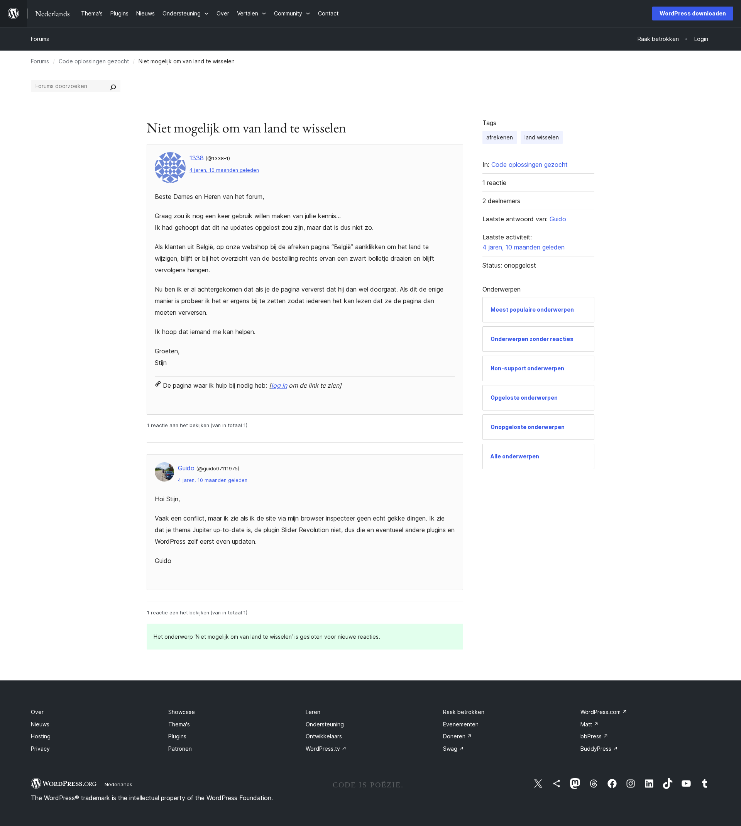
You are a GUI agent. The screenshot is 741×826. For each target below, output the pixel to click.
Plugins (177, 736)
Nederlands (118, 784)
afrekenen (499, 137)
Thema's (179, 724)
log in (279, 385)
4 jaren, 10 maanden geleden (224, 170)
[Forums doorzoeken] (113, 86)
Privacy (40, 748)
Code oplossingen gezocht (94, 61)
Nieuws (40, 724)
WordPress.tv (326, 748)
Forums (40, 39)
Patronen (180, 748)
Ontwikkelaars (324, 736)
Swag (453, 748)
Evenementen (461, 724)
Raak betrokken (463, 712)
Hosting (41, 736)
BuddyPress (599, 748)
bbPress (594, 736)
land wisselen (541, 137)
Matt (589, 724)
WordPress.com (603, 712)
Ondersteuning (325, 724)
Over (37, 712)
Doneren (457, 736)
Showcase (181, 712)
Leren (313, 712)
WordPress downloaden (693, 13)
